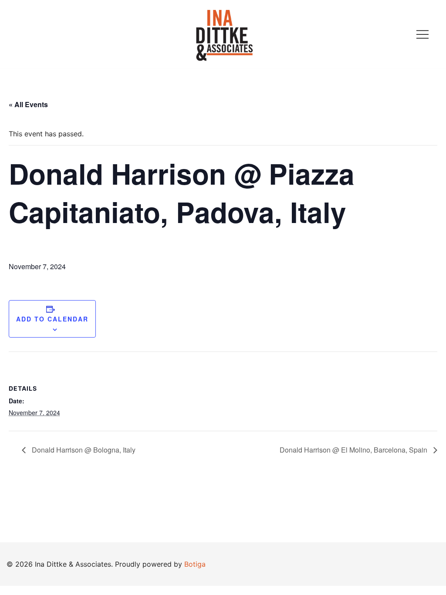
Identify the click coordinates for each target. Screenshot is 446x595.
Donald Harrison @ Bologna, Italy (82, 450)
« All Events (28, 104)
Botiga (195, 564)
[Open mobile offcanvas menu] (422, 34)
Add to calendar (52, 318)
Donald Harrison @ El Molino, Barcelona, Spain (354, 450)
